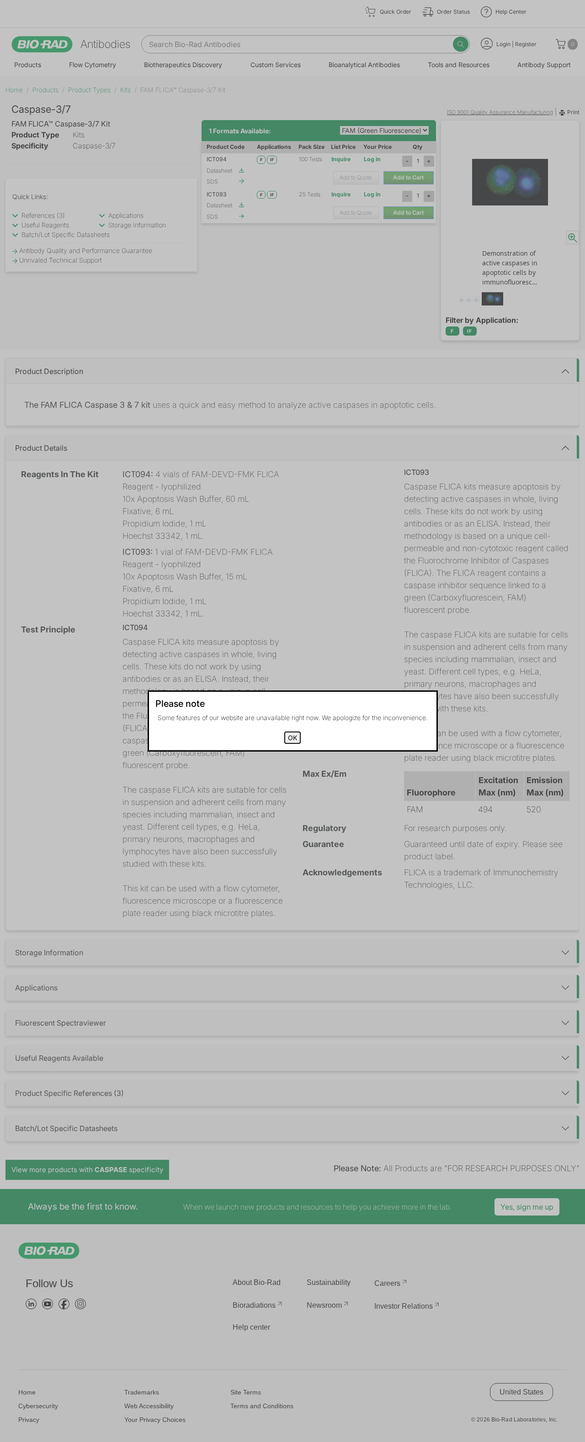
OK (292, 738)
